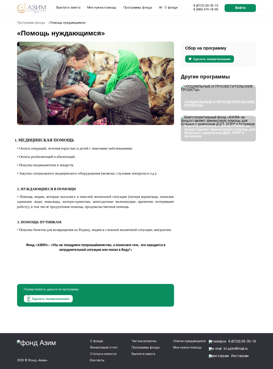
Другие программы (205, 76)
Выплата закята (68, 7)
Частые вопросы (144, 341)
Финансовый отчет (104, 347)
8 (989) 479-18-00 (205, 9)
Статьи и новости (103, 354)
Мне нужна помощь (102, 7)
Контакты (97, 360)
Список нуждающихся (189, 341)
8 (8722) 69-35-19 (205, 5)
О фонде (96, 341)
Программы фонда (137, 7)
